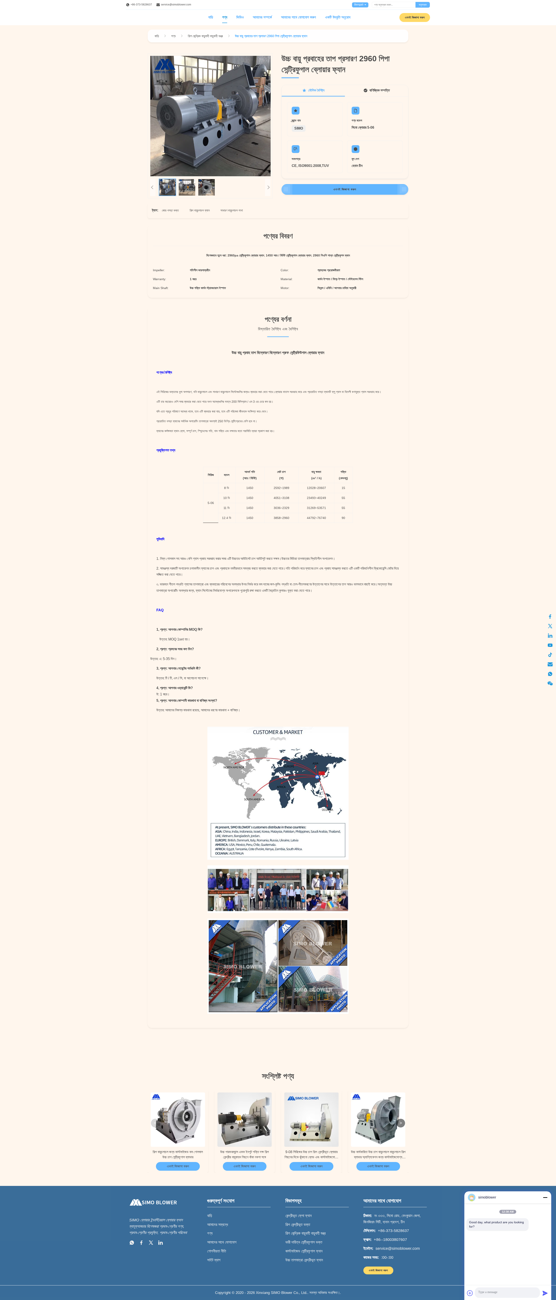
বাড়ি (210, 17)
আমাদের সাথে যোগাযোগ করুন (298, 17)
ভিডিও (240, 17)
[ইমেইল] (550, 664)
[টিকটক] (550, 655)
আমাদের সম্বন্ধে (217, 1224)
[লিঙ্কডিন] (550, 635)
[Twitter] (151, 1243)
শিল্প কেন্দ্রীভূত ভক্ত (297, 1224)
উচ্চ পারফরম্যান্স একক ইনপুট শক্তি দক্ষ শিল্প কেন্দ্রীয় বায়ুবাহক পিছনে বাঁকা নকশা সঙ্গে (244, 1154)
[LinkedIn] (160, 1243)
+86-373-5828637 (141, 4)
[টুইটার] (550, 626)
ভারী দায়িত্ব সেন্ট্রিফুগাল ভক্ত (303, 1242)
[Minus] (545, 1197)
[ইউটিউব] (550, 645)
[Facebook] (141, 1243)
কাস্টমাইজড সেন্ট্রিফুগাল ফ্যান (304, 1251)
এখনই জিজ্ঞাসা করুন (415, 17)
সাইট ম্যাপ (213, 1260)
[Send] (545, 1293)
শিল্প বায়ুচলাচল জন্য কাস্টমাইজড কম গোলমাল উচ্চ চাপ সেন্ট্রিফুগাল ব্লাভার (178, 1154)
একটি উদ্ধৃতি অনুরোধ (337, 17)
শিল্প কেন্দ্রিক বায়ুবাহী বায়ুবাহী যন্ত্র (305, 1233)
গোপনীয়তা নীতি (216, 1251)
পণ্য (224, 17)
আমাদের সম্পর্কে (262, 17)
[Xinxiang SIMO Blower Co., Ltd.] (153, 1210)
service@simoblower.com (176, 4)
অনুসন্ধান (423, 4)
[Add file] (470, 1293)
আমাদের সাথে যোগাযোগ (222, 1242)
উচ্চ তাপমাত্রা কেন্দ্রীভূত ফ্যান (304, 1260)
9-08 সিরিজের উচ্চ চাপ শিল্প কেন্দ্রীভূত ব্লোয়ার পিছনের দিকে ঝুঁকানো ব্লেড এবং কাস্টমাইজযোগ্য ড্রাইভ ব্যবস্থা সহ (311, 1155)
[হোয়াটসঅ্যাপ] (550, 674)
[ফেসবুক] (550, 616)
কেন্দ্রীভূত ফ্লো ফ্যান (298, 1216)
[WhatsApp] (131, 1243)
